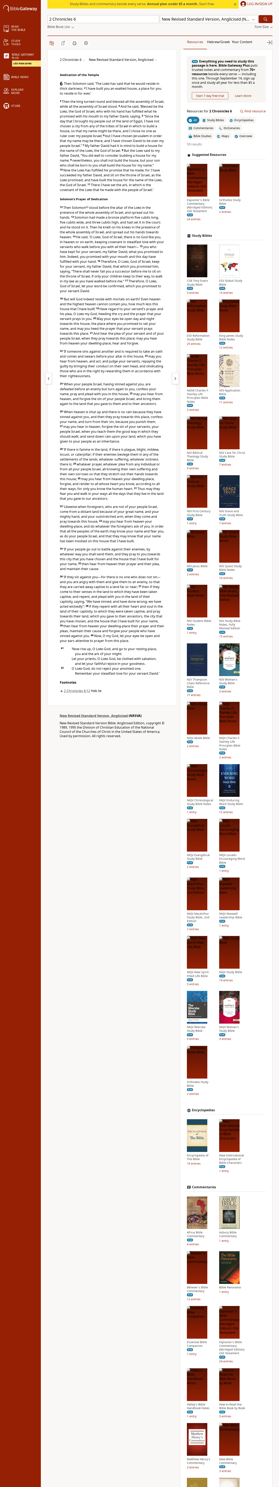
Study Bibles (202, 236)
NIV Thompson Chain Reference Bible (198, 683)
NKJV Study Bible (230, 972)
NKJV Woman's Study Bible (229, 1029)
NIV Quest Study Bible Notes (230, 568)
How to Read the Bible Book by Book (232, 1406)
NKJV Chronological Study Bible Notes (200, 802)
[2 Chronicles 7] (175, 378)
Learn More (243, 96)
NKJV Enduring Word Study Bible (231, 802)
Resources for (209, 111)
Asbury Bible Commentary (228, 1234)
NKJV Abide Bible (198, 738)
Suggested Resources (209, 155)
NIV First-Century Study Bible (198, 513)
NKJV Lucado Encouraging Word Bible (232, 858)
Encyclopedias (203, 1110)
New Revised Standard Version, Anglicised (94, 715)
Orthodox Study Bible (230, 202)
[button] (255, 4)
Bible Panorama (230, 1287)
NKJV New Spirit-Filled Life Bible (198, 974)
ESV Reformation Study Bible (198, 337)
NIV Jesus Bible (197, 566)
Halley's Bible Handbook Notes (198, 1406)
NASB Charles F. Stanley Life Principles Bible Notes (198, 396)
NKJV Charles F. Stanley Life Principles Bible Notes (229, 743)
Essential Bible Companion (197, 1344)
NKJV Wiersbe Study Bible (196, 1029)
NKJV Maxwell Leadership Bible (230, 915)
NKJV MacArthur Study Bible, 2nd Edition (198, 917)
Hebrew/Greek (218, 42)
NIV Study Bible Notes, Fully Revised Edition (229, 624)
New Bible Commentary (228, 1461)
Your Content (242, 42)
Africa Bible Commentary (195, 1234)
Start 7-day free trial (210, 96)
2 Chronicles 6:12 (77, 691)
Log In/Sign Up (259, 4)
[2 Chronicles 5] (48, 378)
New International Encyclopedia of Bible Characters (231, 1159)
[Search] (265, 19)
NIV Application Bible (229, 392)
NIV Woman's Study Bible (228, 681)
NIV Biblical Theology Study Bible (197, 456)
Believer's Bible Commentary (197, 1289)
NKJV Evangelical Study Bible (198, 857)
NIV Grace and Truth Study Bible (231, 513)
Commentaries (204, 1187)
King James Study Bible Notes (231, 337)
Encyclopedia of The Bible (197, 1157)
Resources (195, 42)
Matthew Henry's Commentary (198, 1461)
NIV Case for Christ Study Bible (232, 454)
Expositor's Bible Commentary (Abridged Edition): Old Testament (200, 205)
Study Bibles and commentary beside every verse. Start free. (142, 4)
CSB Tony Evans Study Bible (197, 282)
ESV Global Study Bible (230, 282)
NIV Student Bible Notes (199, 623)
